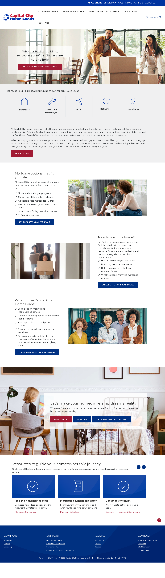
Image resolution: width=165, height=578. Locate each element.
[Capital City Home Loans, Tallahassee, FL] (18, 17)
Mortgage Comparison (26, 512)
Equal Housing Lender (101, 558)
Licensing (8, 547)
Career (7, 544)
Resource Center (73, 11)
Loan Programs (48, 11)
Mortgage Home (14, 91)
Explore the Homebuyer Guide (118, 285)
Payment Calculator (70, 512)
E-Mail (128, 3)
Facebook (99, 540)
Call (120, 3)
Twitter (98, 544)
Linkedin (98, 547)
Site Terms (52, 558)
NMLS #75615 (120, 558)
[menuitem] (43, 558)
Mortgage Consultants (104, 11)
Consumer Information (55, 544)
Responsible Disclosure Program (60, 550)
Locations (130, 11)
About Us (150, 3)
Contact (43, 23)
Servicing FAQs (52, 547)
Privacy (42, 558)
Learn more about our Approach (37, 352)
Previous (139, 467)
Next (144, 467)
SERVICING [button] (109, 3)
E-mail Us (84, 419)
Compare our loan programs (34, 222)
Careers (138, 3)
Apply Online (95, 3)
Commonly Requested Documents (123, 512)
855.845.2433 (143, 550)
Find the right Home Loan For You (40, 67)
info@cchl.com (144, 547)
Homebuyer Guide (54, 540)
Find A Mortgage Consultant (113, 419)
